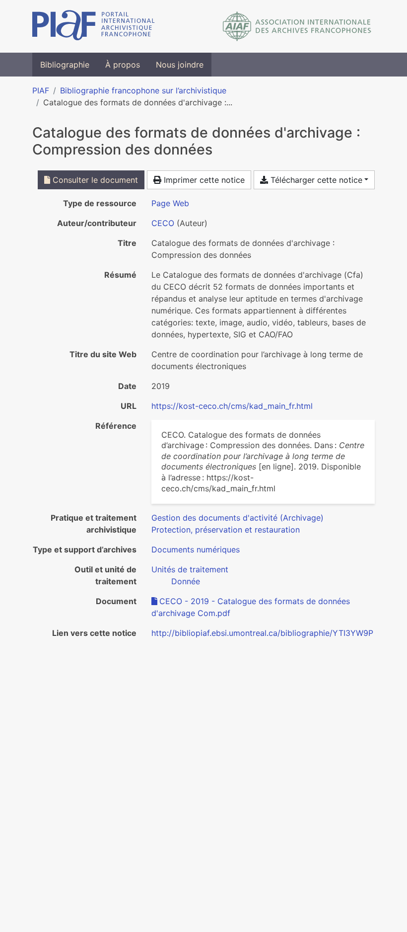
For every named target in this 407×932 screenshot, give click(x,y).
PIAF (40, 90)
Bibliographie (64, 65)
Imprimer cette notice (203, 180)
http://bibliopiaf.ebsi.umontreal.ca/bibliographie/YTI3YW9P (262, 633)
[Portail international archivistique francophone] (93, 26)
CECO (162, 223)
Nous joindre (180, 65)
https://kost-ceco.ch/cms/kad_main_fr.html (232, 406)
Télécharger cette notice (315, 180)
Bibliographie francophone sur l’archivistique (143, 90)
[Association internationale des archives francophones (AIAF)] (297, 26)
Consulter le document (94, 180)
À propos (122, 65)
